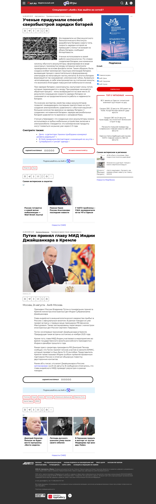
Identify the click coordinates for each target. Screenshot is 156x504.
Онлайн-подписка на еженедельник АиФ (79, 462)
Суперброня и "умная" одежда (53, 142)
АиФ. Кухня (103, 84)
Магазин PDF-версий (115, 462)
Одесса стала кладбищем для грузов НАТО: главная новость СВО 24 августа (115, 138)
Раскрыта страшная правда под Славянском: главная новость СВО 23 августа (115, 129)
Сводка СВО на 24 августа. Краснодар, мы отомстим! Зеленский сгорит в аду (115, 120)
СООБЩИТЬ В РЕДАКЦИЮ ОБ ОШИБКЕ (85, 465)
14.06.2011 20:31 (28, 16)
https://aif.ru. (41, 486)
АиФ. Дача (103, 78)
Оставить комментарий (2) (78, 150)
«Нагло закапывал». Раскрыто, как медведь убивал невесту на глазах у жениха (119, 172)
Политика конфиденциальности (45, 489)
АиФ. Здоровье (104, 81)
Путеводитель (54, 465)
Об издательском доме (52, 462)
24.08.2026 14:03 (28, 232)
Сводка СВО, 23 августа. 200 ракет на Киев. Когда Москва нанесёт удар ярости (115, 111)
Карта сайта (66, 465)
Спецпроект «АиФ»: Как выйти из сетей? (78, 9)
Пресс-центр (100, 462)
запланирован (41, 366)
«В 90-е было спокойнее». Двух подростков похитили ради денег (119, 156)
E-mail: (99, 66)
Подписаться (115, 89)
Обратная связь (41, 465)
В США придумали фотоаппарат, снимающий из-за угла (65, 139)
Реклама (38, 462)
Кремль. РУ (27, 293)
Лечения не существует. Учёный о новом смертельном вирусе (118, 163)
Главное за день (105, 75)
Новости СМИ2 (59, 225)
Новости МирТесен (106, 180)
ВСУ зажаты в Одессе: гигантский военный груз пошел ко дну (115, 101)
